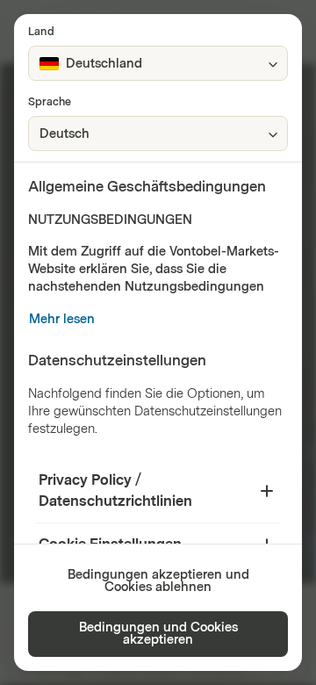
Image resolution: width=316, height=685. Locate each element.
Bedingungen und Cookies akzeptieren (158, 633)
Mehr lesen (62, 319)
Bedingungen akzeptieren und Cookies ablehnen (158, 581)
